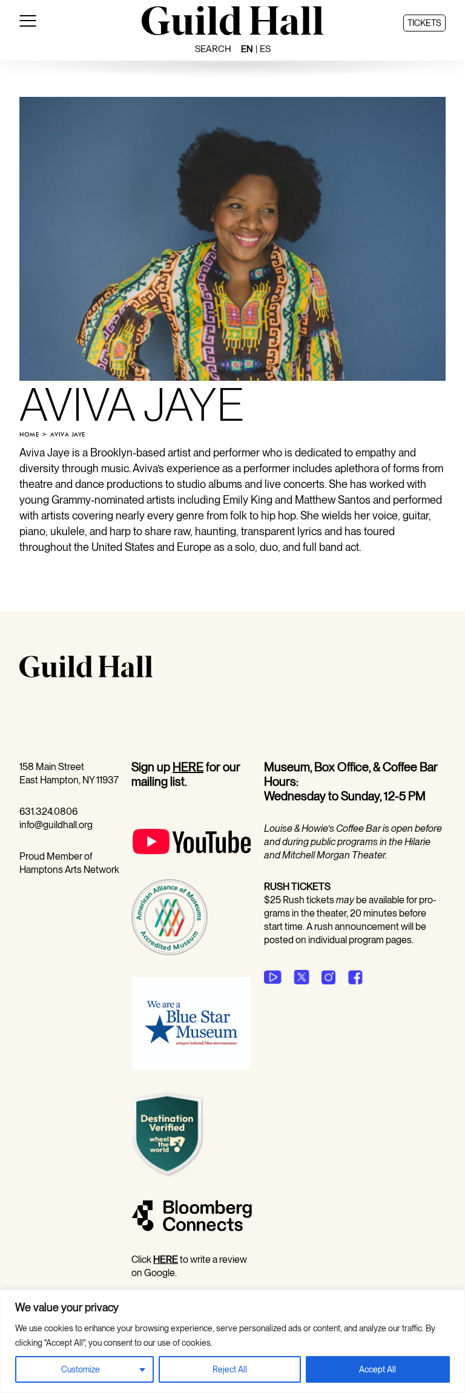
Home (29, 434)
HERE (188, 767)
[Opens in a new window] (191, 872)
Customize (80, 1369)
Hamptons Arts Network (69, 869)
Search (213, 49)
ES (265, 49)
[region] (232, 1341)
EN (247, 49)
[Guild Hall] (232, 31)
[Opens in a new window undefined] (273, 977)
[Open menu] (27, 23)
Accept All (377, 1369)
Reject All (230, 1369)
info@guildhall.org (56, 825)
